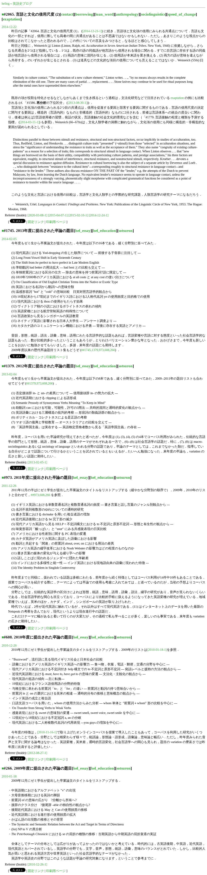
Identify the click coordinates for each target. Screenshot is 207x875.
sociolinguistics (153, 14)
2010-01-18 (9, 776)
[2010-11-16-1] (47, 732)
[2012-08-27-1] (37, 753)
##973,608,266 (40, 495)
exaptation (11, 19)
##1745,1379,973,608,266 (98, 350)
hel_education (104, 230)
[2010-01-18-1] (157, 649)
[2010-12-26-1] (37, 864)
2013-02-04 (9, 374)
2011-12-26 (9, 485)
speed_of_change (182, 14)
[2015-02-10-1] (78, 215)
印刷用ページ (55, 222)
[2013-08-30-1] (77, 102)
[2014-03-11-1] (29, 122)
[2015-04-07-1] (58, 215)
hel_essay (83, 230)
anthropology (127, 14)
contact (67, 14)
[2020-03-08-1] (37, 215)
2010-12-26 (9, 645)
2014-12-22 (9, 27)
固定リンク (36, 222)
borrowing (84, 14)
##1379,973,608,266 (39, 383)
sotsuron (125, 230)
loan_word (104, 14)
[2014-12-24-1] (98, 215)
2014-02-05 (9, 239)
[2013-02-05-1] (37, 462)
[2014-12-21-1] (92, 31)
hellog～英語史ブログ (17, 3)
